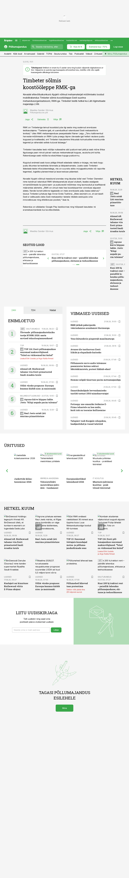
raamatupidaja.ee (85, 40)
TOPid (49, 54)
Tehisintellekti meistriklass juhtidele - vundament (50, 485)
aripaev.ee (26, 40)
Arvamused (29, 54)
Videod (89, 54)
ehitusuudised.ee (101, 40)
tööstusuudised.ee (40, 40)
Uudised (24, 365)
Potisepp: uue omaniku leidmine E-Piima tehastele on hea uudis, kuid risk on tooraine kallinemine (89, 407)
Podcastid (79, 54)
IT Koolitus (98, 478)
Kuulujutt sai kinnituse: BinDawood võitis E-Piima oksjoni (16, 586)
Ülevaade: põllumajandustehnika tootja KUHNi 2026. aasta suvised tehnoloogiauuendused (37, 335)
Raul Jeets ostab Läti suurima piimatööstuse (116, 199)
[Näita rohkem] (111, 40)
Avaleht (7, 54)
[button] (31, 629)
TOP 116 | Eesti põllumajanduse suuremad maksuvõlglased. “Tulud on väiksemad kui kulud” (38, 352)
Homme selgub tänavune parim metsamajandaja (96, 379)
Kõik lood (17, 54)
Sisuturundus (60, 54)
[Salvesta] (56, 328)
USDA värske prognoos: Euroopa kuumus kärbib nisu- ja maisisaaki (47, 586)
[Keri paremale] (103, 258)
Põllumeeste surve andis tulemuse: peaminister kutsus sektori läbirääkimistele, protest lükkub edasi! (91, 366)
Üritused (98, 54)
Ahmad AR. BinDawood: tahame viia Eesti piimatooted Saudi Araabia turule (36, 372)
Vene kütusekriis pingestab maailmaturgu (92, 338)
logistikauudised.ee (56, 40)
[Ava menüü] (16, 40)
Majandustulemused (30, 396)
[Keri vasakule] (48, 258)
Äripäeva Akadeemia (49, 478)
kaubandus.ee (71, 40)
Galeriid (40, 54)
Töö (70, 54)
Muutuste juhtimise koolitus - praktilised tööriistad (103, 485)
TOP (22, 345)
